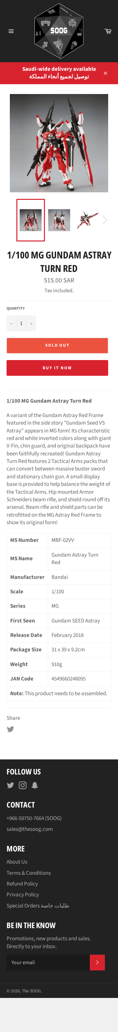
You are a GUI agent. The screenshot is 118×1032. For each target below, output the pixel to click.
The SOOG (31, 991)
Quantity (16, 308)
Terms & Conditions (29, 873)
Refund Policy (22, 884)
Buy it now (57, 368)
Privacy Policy (23, 895)
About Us (17, 862)
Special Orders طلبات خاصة (38, 906)
